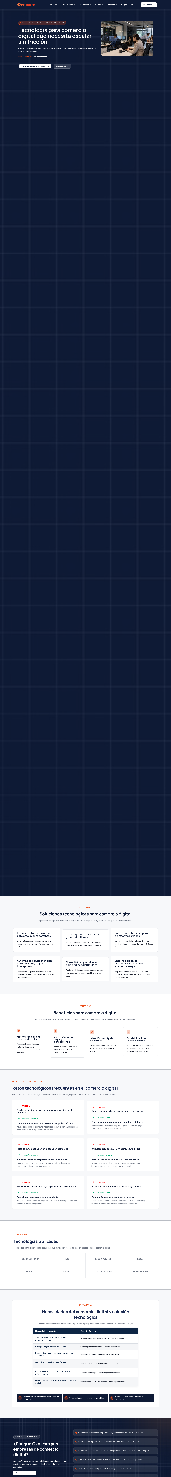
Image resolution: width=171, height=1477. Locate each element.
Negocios (28, 56)
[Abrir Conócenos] (91, 4)
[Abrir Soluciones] (74, 4)
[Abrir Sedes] (102, 4)
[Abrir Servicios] (58, 4)
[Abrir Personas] (117, 4)
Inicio (20, 56)
